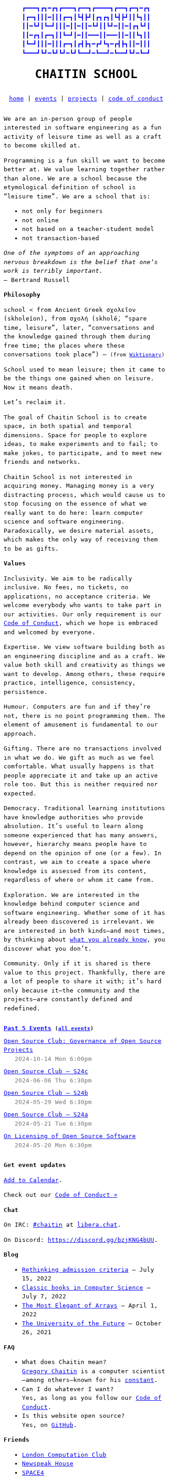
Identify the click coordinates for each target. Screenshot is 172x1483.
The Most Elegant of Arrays (69, 1305)
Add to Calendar (31, 1180)
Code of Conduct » (86, 1194)
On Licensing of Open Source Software (70, 1136)
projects (82, 98)
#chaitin (47, 1224)
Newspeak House (47, 1463)
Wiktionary (145, 355)
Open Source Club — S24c (46, 1071)
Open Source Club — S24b (46, 1092)
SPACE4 (33, 1472)
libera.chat (97, 1224)
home (16, 98)
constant (139, 1379)
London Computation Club (64, 1454)
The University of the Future (73, 1323)
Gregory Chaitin (49, 1371)
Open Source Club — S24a (46, 1114)
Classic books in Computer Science (82, 1287)
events (46, 98)
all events (74, 1029)
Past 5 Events (27, 1028)
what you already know (108, 939)
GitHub (62, 1424)
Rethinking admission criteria (75, 1269)
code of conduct (135, 98)
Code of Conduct (31, 623)
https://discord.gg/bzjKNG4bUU (101, 1239)
